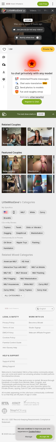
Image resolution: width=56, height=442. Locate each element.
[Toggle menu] (3, 4)
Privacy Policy (8, 323)
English (43, 309)
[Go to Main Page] (17, 4)
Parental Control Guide (12, 343)
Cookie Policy (34, 431)
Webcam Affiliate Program (39, 333)
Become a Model (36, 323)
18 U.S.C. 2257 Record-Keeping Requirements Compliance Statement (26, 421)
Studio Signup (35, 328)
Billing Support (9, 366)
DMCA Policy (8, 333)
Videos (35, 10)
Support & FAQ (9, 361)
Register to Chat (32, 102)
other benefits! (37, 97)
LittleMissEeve (10, 202)
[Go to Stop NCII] (18, 411)
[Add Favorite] (4, 49)
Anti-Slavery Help (10, 348)
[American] (5, 212)
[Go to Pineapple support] (5, 411)
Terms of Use (8, 328)
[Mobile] (14, 212)
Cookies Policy (9, 338)
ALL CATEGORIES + (13, 295)
